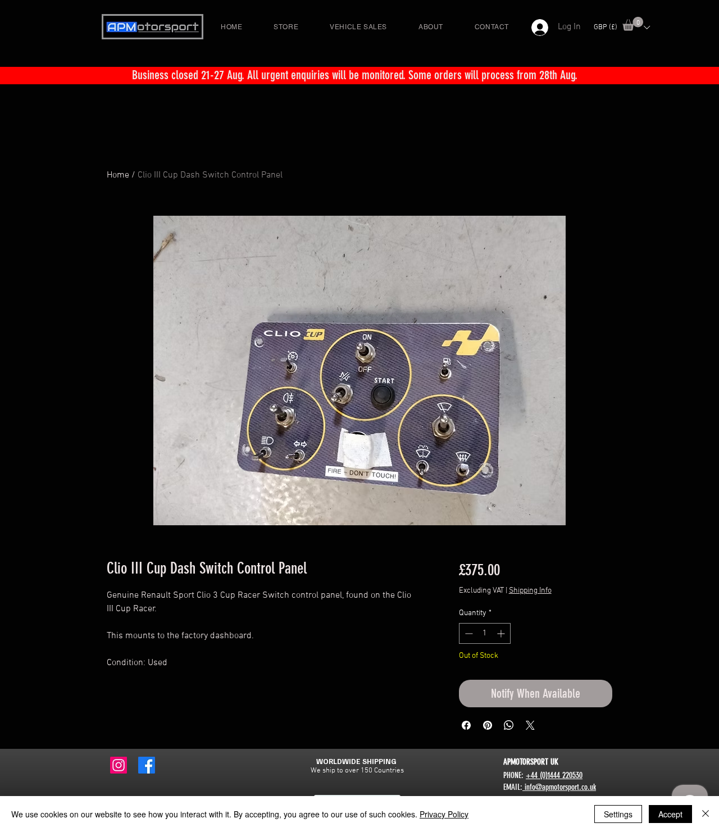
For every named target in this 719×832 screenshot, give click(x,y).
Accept (670, 814)
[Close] (705, 814)
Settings (618, 814)
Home (118, 175)
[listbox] (621, 27)
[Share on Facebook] (466, 725)
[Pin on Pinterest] (487, 725)
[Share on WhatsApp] (509, 725)
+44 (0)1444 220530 (554, 775)
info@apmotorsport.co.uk (559, 787)
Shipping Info (530, 590)
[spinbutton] (485, 633)
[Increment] (502, 633)
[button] (632, 24)
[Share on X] (530, 725)
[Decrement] (468, 633)
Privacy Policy (444, 814)
